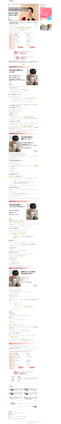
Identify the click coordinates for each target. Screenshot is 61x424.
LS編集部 (18, 376)
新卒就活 (15, 418)
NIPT (8, 412)
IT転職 (17, 418)
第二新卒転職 (12, 418)
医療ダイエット (14, 412)
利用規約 (38, 421)
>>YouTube (18, 380)
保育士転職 (19, 418)
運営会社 (32, 421)
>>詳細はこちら (20, 367)
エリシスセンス (23, 412)
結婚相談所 (12, 414)
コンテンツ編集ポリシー (31, 62)
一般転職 (9, 418)
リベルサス (18, 412)
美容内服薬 (11, 412)
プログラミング (14, 416)
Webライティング (10, 416)
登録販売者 (24, 416)
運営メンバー (28, 421)
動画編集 (18, 416)
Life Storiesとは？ (18, 421)
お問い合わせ (35, 421)
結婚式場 (15, 414)
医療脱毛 (21, 412)
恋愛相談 (9, 414)
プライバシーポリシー (42, 421)
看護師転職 (22, 418)
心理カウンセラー (21, 416)
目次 (22, 64)
